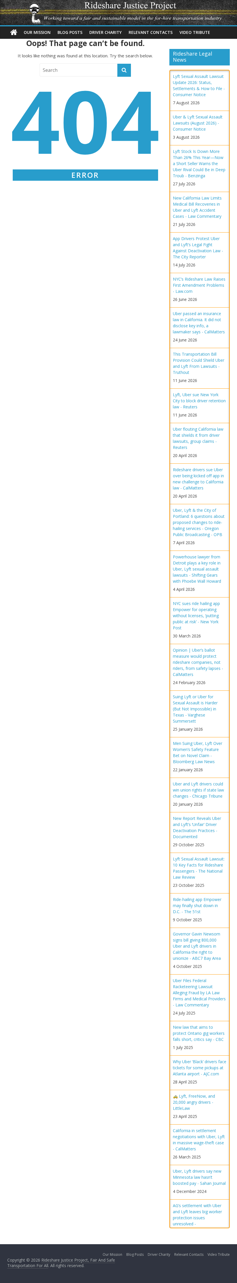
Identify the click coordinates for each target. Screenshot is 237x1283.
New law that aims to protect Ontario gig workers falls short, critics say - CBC (199, 1033)
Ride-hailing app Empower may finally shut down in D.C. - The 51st (197, 905)
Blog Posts (70, 32)
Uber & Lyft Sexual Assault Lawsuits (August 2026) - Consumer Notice (198, 123)
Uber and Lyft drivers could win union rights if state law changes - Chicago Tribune (198, 790)
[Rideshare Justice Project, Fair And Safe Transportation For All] (13, 32)
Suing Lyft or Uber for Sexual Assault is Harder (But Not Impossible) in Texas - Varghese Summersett (195, 709)
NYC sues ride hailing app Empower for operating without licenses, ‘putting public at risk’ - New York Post (196, 615)
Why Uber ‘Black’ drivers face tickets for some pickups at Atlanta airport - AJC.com (199, 1068)
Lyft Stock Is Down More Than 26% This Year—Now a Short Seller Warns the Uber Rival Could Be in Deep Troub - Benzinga (199, 163)
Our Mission (37, 32)
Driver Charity (105, 32)
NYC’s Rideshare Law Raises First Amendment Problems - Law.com (199, 285)
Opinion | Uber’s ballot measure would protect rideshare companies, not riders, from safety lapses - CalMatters (198, 662)
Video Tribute (194, 32)
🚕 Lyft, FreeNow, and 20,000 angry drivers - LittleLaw (194, 1102)
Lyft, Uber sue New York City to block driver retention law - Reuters (199, 401)
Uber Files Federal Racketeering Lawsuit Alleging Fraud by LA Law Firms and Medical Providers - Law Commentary (199, 993)
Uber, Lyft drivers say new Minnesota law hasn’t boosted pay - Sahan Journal (199, 1177)
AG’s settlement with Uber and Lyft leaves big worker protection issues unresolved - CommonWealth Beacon (197, 1218)
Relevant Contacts (151, 32)
